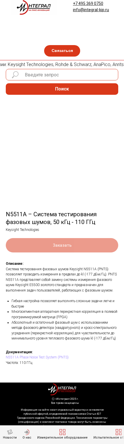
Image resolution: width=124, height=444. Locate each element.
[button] (62, 51)
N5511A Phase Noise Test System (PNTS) (37, 357)
